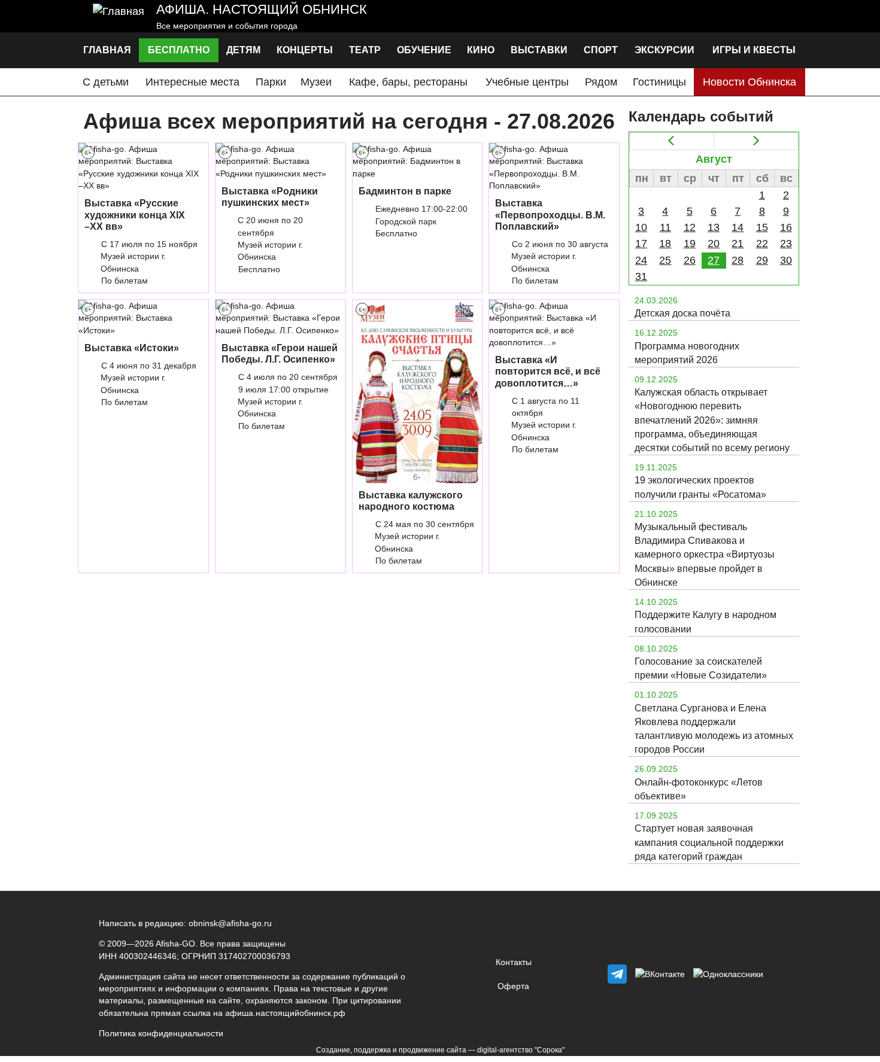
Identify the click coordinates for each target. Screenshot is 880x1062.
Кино (480, 50)
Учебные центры (527, 82)
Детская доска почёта (682, 313)
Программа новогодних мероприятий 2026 (687, 353)
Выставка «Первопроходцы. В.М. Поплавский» (550, 214)
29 (762, 260)
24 (641, 260)
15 (762, 227)
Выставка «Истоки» (131, 348)
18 (665, 243)
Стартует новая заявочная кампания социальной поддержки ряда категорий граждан (709, 842)
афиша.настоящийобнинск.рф (285, 1013)
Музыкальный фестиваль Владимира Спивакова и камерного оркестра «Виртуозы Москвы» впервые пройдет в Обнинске (705, 555)
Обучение (424, 50)
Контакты (514, 962)
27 (714, 260)
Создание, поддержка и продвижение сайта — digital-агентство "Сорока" (440, 1050)
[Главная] (118, 16)
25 (665, 260)
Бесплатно (179, 50)
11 (665, 227)
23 (786, 243)
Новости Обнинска (749, 82)
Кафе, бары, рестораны (408, 82)
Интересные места (192, 82)
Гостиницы (659, 82)
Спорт (601, 50)
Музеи (316, 82)
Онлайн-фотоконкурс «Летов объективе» (699, 789)
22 (762, 243)
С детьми (106, 82)
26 (690, 260)
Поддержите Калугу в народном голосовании (705, 622)
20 (714, 243)
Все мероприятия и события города (227, 26)
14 (738, 227)
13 (714, 227)
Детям (243, 50)
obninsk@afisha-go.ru (230, 923)
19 (690, 243)
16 (786, 227)
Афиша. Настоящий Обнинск (261, 9)
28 (738, 260)
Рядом (601, 82)
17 (641, 243)
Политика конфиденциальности (161, 1033)
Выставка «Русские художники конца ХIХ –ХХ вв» (134, 214)
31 (641, 276)
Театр (365, 50)
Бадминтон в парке (405, 191)
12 (690, 227)
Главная (107, 50)
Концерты (305, 50)
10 (641, 227)
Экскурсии (664, 50)
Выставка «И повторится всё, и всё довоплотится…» (547, 371)
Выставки (539, 50)
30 (786, 260)
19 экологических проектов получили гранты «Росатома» (700, 487)
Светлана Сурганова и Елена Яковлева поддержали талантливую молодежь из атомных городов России (714, 729)
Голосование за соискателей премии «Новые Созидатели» (701, 668)
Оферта (513, 986)
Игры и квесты (754, 50)
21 (738, 243)
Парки (271, 82)
